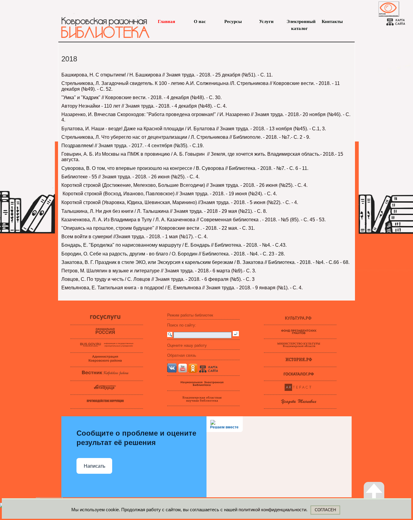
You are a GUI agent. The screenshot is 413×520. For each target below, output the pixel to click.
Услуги (266, 21)
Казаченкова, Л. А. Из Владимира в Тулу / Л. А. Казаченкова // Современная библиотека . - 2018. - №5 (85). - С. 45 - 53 (192, 219)
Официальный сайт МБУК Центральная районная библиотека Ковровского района (102, 24)
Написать (94, 466)
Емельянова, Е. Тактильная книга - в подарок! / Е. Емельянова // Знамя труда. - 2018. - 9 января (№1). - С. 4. (182, 287)
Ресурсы (233, 21)
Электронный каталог (299, 22)
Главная (166, 21)
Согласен (325, 510)
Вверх (380, 506)
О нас (200, 21)
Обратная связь (181, 355)
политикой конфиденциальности (272, 509)
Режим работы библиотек (190, 315)
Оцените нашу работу (187, 345)
